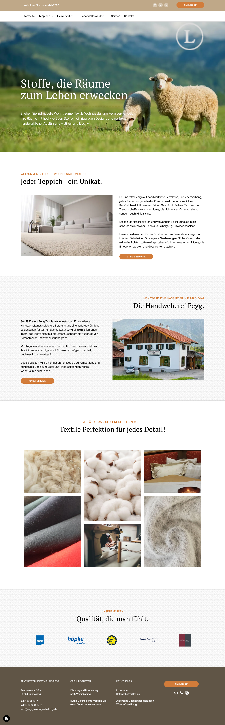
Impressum (122, 690)
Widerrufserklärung (126, 704)
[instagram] (166, 5)
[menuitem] (29, 16)
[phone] (160, 5)
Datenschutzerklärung (128, 694)
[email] (155, 5)
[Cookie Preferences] (6, 718)
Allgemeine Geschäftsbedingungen (135, 700)
